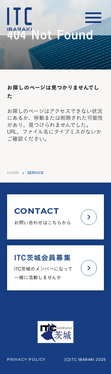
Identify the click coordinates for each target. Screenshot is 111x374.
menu (93, 17)
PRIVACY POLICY (26, 359)
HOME (13, 173)
